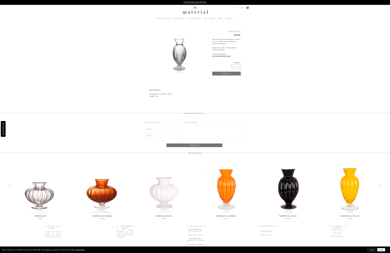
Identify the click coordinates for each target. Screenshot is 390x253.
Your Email (148, 166)
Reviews (3, 128)
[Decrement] (233, 66)
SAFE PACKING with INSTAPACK (195, 1)
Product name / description (152, 159)
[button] (247, 7)
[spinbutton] (236, 66)
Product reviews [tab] (151, 127)
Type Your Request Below (191, 159)
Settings (371, 250)
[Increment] (239, 66)
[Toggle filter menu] (240, 133)
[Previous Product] (9, 223)
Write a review (221, 113)
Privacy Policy (80, 250)
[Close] (387, 249)
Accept (381, 250)
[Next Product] (380, 223)
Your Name (148, 173)
